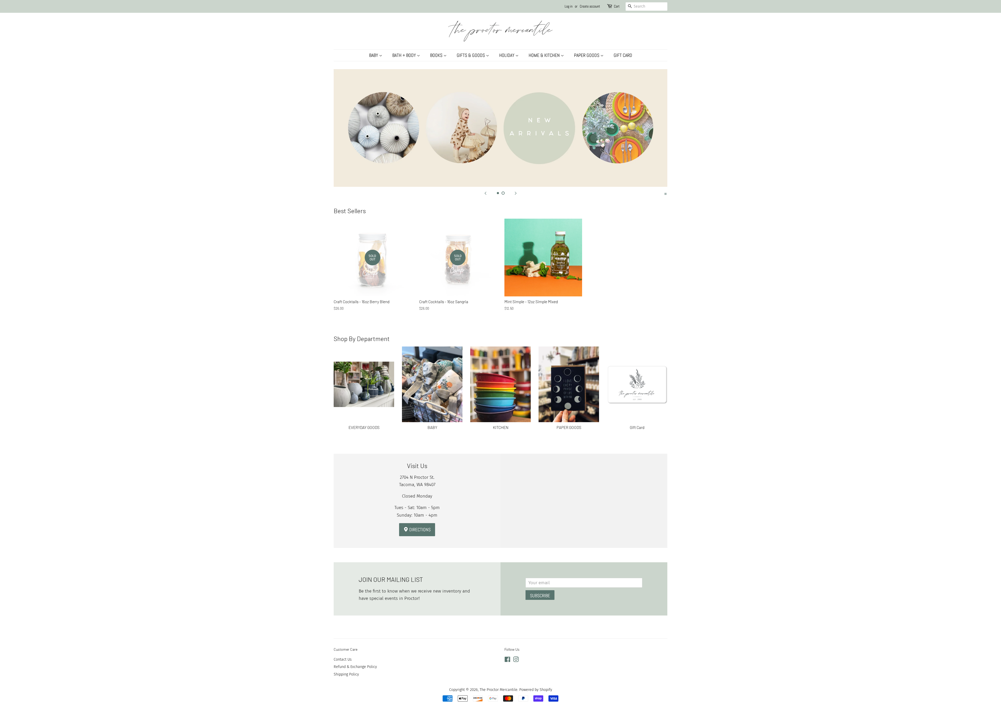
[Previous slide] (485, 193)
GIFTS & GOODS (471, 55)
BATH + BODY (404, 55)
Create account (590, 6)
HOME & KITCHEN (545, 55)
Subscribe (540, 596)
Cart (617, 6)
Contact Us (343, 659)
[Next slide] (515, 193)
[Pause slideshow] (665, 193)
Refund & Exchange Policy (355, 666)
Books (436, 55)
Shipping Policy (346, 674)
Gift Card (623, 55)
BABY (374, 55)
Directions (419, 530)
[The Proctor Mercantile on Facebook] (507, 660)
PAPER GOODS (587, 55)
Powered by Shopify (535, 689)
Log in (568, 6)
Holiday (507, 55)
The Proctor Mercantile (498, 689)
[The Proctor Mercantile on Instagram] (516, 660)
